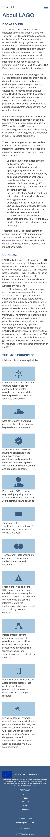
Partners (25, 802)
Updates (25, 809)
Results (25, 805)
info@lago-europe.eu (25, 823)
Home (25, 794)
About (25, 798)
